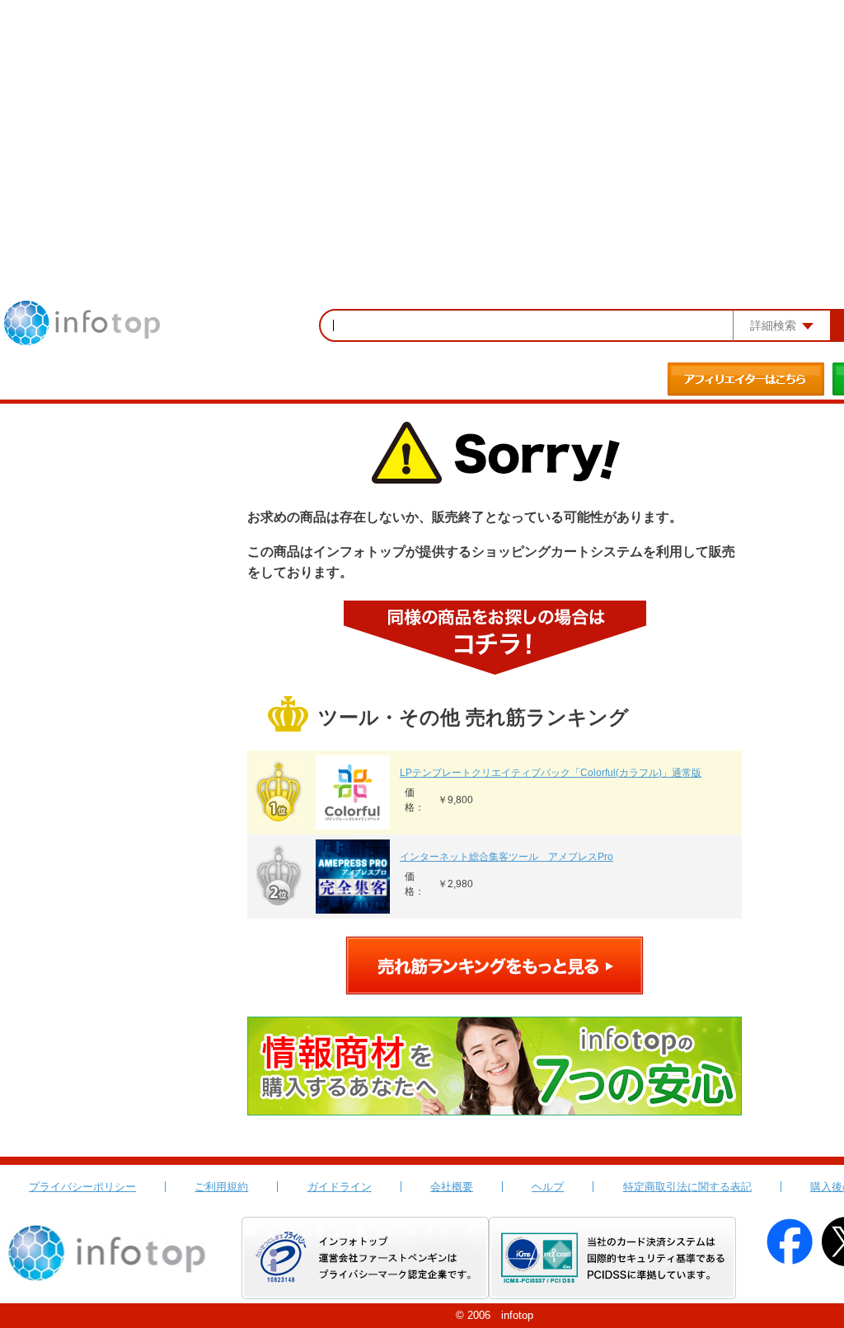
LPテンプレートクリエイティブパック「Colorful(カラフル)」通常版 (550, 773)
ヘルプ (548, 1187)
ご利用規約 (221, 1187)
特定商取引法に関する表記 (687, 1187)
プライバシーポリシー (82, 1187)
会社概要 (451, 1187)
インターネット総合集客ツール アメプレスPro (506, 857)
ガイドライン (339, 1187)
